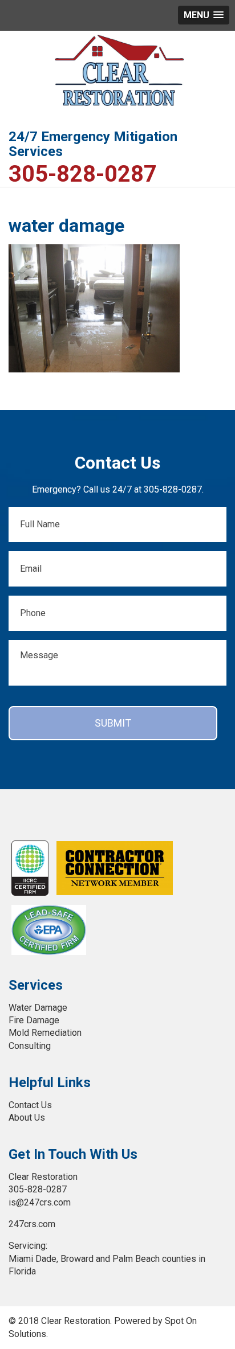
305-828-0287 (83, 174)
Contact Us (30, 1105)
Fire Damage (34, 1020)
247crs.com (32, 1224)
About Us (27, 1117)
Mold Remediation (45, 1032)
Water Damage (38, 1007)
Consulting (30, 1045)
